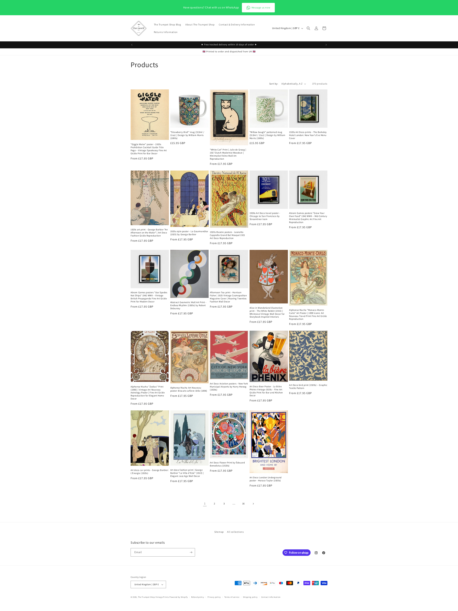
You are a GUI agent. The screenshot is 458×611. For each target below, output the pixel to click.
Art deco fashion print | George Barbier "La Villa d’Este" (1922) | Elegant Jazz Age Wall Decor (187, 473)
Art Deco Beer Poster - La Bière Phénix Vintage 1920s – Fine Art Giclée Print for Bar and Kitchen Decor (266, 391)
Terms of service (231, 597)
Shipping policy (250, 597)
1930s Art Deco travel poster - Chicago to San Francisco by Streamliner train (265, 216)
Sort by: (273, 83)
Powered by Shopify (178, 597)
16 (243, 503)
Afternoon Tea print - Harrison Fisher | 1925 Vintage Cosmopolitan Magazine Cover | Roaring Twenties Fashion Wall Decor (228, 297)
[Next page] (253, 504)
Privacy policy (214, 597)
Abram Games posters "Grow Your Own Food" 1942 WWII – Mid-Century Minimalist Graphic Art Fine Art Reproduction (308, 218)
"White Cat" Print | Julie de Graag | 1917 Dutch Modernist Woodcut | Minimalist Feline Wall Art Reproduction (228, 154)
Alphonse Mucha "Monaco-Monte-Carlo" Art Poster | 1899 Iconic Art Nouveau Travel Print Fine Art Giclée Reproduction (308, 315)
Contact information (271, 597)
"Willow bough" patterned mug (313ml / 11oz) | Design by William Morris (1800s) (267, 135)
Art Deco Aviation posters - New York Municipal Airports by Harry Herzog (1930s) (229, 386)
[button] (308, 28)
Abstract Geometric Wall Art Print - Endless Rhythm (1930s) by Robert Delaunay (188, 305)
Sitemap (219, 531)
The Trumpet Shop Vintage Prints (153, 597)
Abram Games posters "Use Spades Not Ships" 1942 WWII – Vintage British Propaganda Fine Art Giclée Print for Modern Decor (149, 297)
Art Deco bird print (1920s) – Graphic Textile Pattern (308, 387)
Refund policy (197, 597)
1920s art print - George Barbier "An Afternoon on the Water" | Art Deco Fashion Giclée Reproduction (149, 232)
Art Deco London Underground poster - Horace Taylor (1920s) (266, 479)
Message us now (261, 7)
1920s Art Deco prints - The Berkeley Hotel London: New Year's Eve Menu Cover (308, 135)
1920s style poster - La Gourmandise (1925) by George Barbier (189, 233)
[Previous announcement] (132, 44)
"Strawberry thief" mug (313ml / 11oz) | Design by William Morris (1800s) (187, 135)
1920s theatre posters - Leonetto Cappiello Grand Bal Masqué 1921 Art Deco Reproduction (227, 235)
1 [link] (205, 503)
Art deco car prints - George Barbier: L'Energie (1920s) (150, 472)
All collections (235, 531)
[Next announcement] (326, 44)
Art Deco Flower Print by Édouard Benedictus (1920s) (227, 464)
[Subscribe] (191, 552)
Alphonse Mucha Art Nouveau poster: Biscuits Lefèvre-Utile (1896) (188, 389)
